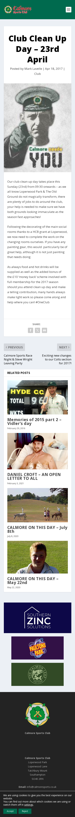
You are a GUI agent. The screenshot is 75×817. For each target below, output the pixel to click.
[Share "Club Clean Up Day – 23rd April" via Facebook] (30, 330)
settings (28, 804)
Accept (10, 811)
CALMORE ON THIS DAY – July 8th (37, 529)
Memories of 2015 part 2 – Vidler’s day (34, 421)
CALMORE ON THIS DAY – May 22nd (33, 580)
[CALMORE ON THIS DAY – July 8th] (37, 505)
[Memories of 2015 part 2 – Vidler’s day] (37, 397)
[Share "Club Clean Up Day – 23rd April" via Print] (44, 330)
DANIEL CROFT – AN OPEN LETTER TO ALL (34, 476)
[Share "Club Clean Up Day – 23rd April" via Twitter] (37, 330)
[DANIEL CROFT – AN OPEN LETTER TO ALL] (37, 451)
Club (37, 74)
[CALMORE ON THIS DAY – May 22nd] (37, 557)
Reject (25, 811)
